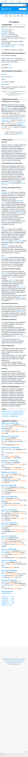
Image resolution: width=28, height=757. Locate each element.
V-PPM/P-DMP (12, 510)
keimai (12, 58)
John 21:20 (21, 297)
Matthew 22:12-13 (16, 336)
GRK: (3, 425)
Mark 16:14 (5, 246)
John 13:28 (4, 580)
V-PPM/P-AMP (15, 447)
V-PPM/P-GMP (15, 436)
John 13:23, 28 (18, 123)
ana (6, 58)
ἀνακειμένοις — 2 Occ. (7, 598)
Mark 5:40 (7, 108)
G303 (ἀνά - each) (16, 45)
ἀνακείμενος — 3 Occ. (7, 600)
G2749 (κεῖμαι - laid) (7, 46)
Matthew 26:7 (19, 212)
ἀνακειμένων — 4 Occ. (7, 596)
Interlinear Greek (6, 411)
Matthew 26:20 (6, 221)
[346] (26, 339)
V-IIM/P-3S (14, 472)
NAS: (2, 426)
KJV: (2, 430)
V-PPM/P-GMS (14, 423)
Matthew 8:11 (21, 311)
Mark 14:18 (5, 241)
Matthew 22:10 (18, 118)
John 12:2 (22, 122)
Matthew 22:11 (5, 447)
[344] (2, 339)
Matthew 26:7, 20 (6, 120)
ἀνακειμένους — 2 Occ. (8, 603)
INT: (2, 431)
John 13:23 (4, 570)
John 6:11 (5, 273)
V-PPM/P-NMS (12, 523)
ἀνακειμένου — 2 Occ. (7, 601)
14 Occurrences (6, 593)
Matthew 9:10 (9, 118)
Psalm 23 (9, 277)
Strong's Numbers (6, 413)
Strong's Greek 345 (7, 591)
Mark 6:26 (5, 229)
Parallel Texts (14, 416)
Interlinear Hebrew (17, 411)
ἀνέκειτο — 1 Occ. (6, 605)
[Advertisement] (14, 638)
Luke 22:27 (11, 181)
